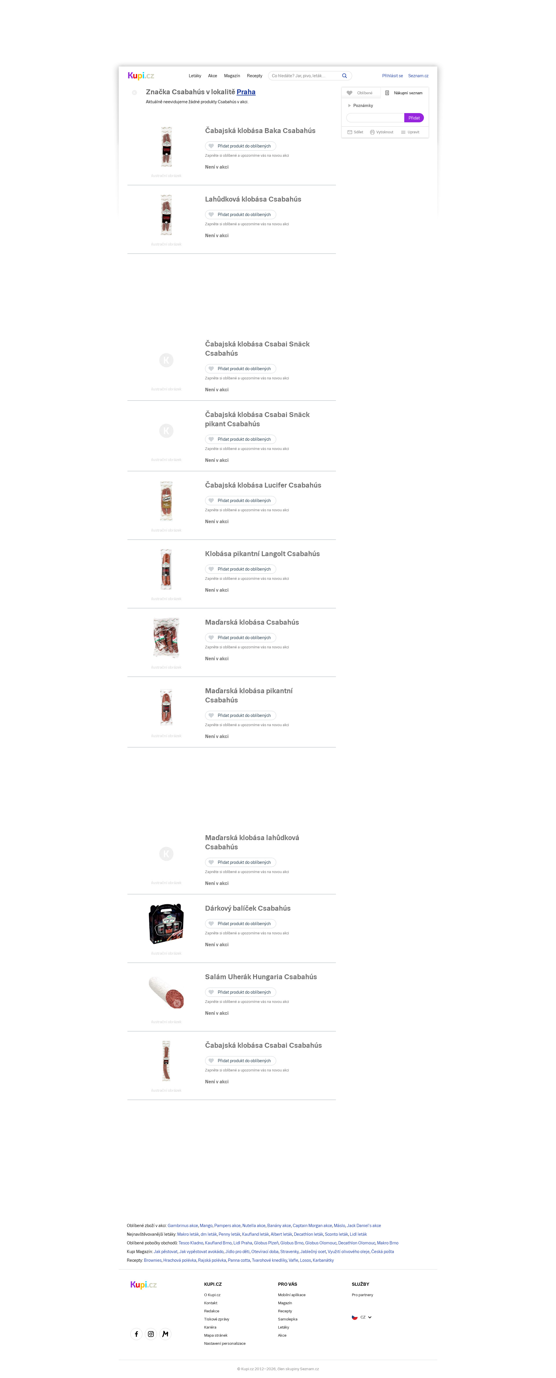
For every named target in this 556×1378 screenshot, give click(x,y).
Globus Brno (291, 1243)
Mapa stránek (216, 1335)
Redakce (211, 1311)
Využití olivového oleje (349, 1251)
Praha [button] (246, 92)
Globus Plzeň (266, 1243)
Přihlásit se (392, 75)
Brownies (153, 1260)
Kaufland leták (255, 1234)
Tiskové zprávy (216, 1319)
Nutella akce (254, 1225)
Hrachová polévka (179, 1260)
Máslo (339, 1225)
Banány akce (279, 1225)
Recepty (254, 75)
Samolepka (287, 1319)
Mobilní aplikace (292, 1295)
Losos (305, 1260)
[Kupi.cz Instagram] (151, 1335)
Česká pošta (382, 1251)
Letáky (195, 75)
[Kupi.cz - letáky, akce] (141, 77)
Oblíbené (364, 93)
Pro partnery (362, 1295)
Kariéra (210, 1327)
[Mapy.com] (165, 1335)
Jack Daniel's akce (364, 1225)
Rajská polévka (212, 1260)
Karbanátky (323, 1260)
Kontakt (210, 1303)
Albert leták (281, 1234)
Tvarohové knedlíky (269, 1260)
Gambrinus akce (183, 1225)
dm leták (209, 1234)
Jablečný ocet (313, 1251)
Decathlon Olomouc (356, 1243)
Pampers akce (227, 1225)
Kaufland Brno (218, 1243)
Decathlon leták (308, 1234)
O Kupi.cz (212, 1295)
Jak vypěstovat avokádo (201, 1251)
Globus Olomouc (320, 1243)
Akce (212, 75)
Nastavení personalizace (225, 1343)
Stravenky (289, 1251)
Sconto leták (336, 1234)
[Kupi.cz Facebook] (136, 1335)
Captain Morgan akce (312, 1225)
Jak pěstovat (166, 1251)
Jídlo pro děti (237, 1251)
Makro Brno (387, 1243)
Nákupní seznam (408, 93)
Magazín (232, 75)
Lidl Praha (242, 1243)
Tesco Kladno (191, 1243)
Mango (206, 1225)
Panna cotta (239, 1260)
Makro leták (188, 1234)
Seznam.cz (418, 75)
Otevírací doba (265, 1251)
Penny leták (229, 1234)
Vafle (293, 1260)
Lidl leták (358, 1234)
